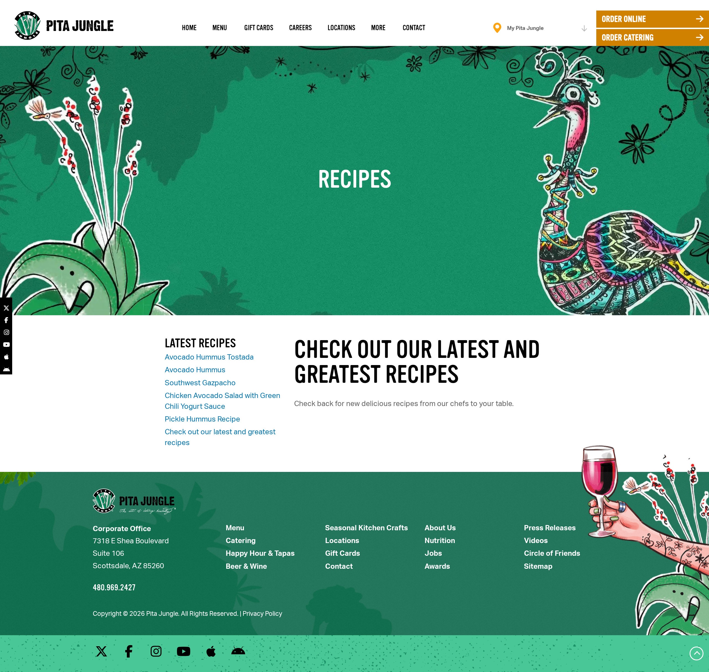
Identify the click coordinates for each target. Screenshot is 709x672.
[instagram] (156, 653)
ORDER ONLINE (624, 19)
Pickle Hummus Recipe (202, 419)
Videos (536, 540)
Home (189, 28)
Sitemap (538, 566)
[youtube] (183, 653)
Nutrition (440, 540)
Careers (300, 28)
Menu (219, 28)
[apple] (211, 653)
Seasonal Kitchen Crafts (366, 528)
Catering (241, 540)
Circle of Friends (552, 553)
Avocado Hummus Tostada (209, 357)
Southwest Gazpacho (200, 383)
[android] (238, 653)
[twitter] (101, 653)
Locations (341, 28)
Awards (437, 566)
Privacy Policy (262, 614)
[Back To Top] (696, 653)
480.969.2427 (114, 587)
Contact (414, 28)
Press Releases (550, 528)
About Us (440, 528)
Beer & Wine (246, 566)
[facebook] (129, 653)
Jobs (433, 553)
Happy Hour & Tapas (260, 553)
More (378, 28)
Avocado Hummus (195, 370)
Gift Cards (258, 28)
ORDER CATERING (628, 37)
